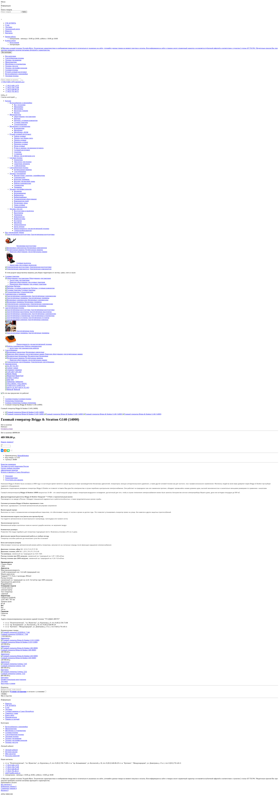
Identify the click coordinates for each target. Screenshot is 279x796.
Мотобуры (18, 223)
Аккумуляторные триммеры (38, 298)
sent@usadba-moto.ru (12, 773)
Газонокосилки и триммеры (15, 294)
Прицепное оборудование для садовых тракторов (28, 284)
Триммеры (18, 187)
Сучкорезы (18, 154)
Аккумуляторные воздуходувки (42, 234)
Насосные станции (21, 111)
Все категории (10, 56)
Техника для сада (11, 66)
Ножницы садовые (21, 142)
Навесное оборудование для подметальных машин (28, 252)
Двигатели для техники (22, 162)
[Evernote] (8, 450)
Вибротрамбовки (20, 197)
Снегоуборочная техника (14, 58)
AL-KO (15, 366)
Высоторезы (18, 213)
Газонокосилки (19, 177)
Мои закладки (10, 754)
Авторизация (14, 44)
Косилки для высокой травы (24, 181)
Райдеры (17, 118)
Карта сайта (9, 715)
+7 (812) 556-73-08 (12, 87)
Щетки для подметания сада (24, 156)
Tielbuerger (19, 381)
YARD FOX (20, 385)
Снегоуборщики (20, 171)
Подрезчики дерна (21, 203)
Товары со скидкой (12, 719)
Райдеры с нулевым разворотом (25, 120)
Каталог (8, 101)
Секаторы (17, 152)
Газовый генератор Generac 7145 (13, 666)
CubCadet (17, 372)
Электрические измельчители (40, 269)
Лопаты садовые (20, 140)
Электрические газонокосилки (41, 304)
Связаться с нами (11, 713)
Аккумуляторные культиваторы (42, 316)
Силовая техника (11, 70)
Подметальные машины (23, 170)
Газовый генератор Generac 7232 (13, 674)
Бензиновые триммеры (33, 302)
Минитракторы (11, 62)
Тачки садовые (19, 205)
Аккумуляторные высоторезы (41, 312)
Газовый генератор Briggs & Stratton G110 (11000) (19, 642)
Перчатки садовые (21, 144)
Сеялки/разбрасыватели (23, 230)
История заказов (11, 752)
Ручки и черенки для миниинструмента (28, 148)
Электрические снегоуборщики (42, 362)
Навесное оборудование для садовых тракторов (27, 282)
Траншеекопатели (20, 207)
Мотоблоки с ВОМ (21, 132)
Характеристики (11, 478)
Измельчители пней (21, 201)
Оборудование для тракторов (25, 116)
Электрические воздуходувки (40, 267)
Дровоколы (18, 215)
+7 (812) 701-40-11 (12, 91)
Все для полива (19, 105)
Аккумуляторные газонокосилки (44, 296)
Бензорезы (18, 191)
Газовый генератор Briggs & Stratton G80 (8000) (18, 650)
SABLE (16, 378)
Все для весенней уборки (14, 232)
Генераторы (18, 160)
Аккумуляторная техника (14, 308)
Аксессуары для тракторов (19, 280)
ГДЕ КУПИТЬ (10, 23)
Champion (18, 370)
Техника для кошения (13, 60)
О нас (7, 25)
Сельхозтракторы (20, 124)
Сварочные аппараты (22, 164)
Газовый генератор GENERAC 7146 (14, 634)
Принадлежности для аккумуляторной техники (31, 228)
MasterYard (19, 376)
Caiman (15, 368)
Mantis (14, 374)
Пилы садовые (19, 146)
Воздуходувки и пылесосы (24, 211)
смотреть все (19, 82)
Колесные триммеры (21, 179)
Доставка (8, 27)
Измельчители (19, 217)
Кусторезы (18, 221)
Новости (8, 31)
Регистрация (14, 42)
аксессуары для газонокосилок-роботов (24, 348)
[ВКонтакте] (2, 450)
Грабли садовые (20, 136)
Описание (9, 476)
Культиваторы (19, 128)
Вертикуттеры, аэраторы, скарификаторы (29, 175)
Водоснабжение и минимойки (16, 74)
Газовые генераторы (20, 403)
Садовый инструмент (22, 150)
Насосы (17, 113)
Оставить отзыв (7, 429)
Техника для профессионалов (16, 68)
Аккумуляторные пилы (25, 331)
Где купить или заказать (14, 480)
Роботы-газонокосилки (22, 183)
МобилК (17, 389)
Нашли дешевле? (7, 442)
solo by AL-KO (23, 387)
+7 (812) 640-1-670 (12, 85)
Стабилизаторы (20, 166)
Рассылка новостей (12, 756)
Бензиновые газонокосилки (38, 300)
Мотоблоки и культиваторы (15, 64)
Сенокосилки (19, 185)
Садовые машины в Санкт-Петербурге (19, 711)
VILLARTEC (22, 383)
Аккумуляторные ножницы (38, 319)
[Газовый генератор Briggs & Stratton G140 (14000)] (24, 412)
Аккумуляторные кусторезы (38, 318)
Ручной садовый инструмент (16, 72)
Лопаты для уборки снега (23, 138)
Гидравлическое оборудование (25, 199)
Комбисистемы (19, 219)
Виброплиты (19, 195)
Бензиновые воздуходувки (26, 246)
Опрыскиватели (20, 225)
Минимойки (18, 107)
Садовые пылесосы (24, 263)
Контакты (9, 33)
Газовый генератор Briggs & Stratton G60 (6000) (18, 658)
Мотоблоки (18, 130)
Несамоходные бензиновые (38, 356)
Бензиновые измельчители (37, 248)
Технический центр (12, 29)
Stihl (12, 380)
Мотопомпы (18, 109)
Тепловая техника (12, 76)
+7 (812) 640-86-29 (12, 89)
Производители (11, 364)
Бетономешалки (20, 193)
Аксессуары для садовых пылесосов (23, 265)
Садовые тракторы (21, 122)
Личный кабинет (11, 750)
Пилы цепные (19, 226)
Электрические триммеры (36, 306)
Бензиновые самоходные (35, 352)
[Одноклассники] (5, 450)
